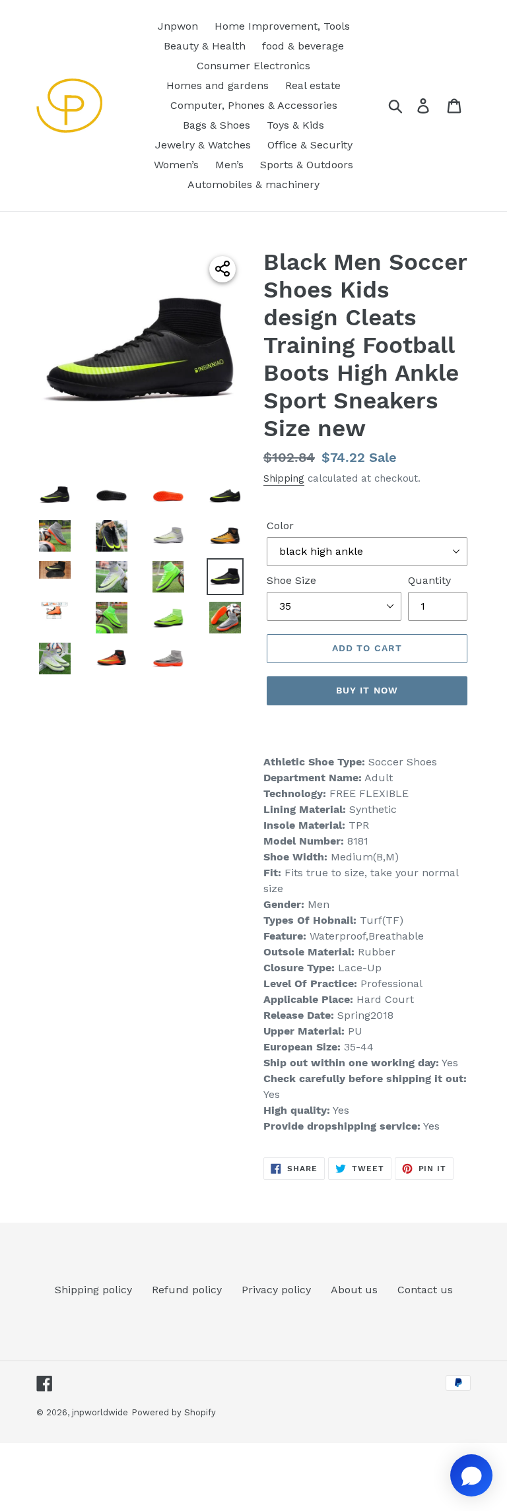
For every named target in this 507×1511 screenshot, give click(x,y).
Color (280, 525)
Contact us (425, 1289)
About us (354, 1289)
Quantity (429, 580)
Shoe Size (291, 580)
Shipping (283, 478)
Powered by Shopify (173, 1412)
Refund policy (187, 1289)
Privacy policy (276, 1289)
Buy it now (367, 690)
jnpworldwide (100, 1412)
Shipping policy (93, 1289)
